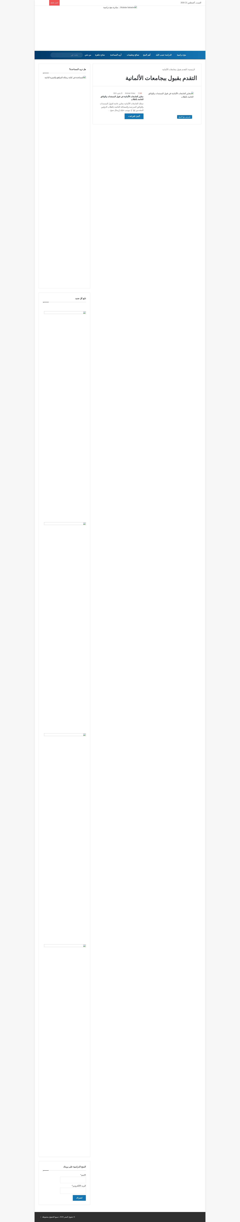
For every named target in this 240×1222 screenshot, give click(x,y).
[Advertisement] (120, 30)
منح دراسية (181, 55)
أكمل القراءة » (134, 116)
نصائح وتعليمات (133, 55)
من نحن (88, 55)
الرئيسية (191, 69)
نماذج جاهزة (100, 55)
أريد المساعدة (115, 55)
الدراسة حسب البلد (164, 55)
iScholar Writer (130, 93)
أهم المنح (146, 55)
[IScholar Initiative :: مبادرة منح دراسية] (120, 7)
